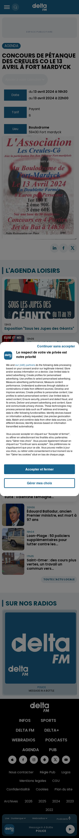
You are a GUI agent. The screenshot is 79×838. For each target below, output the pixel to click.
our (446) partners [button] (25, 365)
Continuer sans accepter (56, 346)
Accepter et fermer (39, 469)
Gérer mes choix (39, 483)
